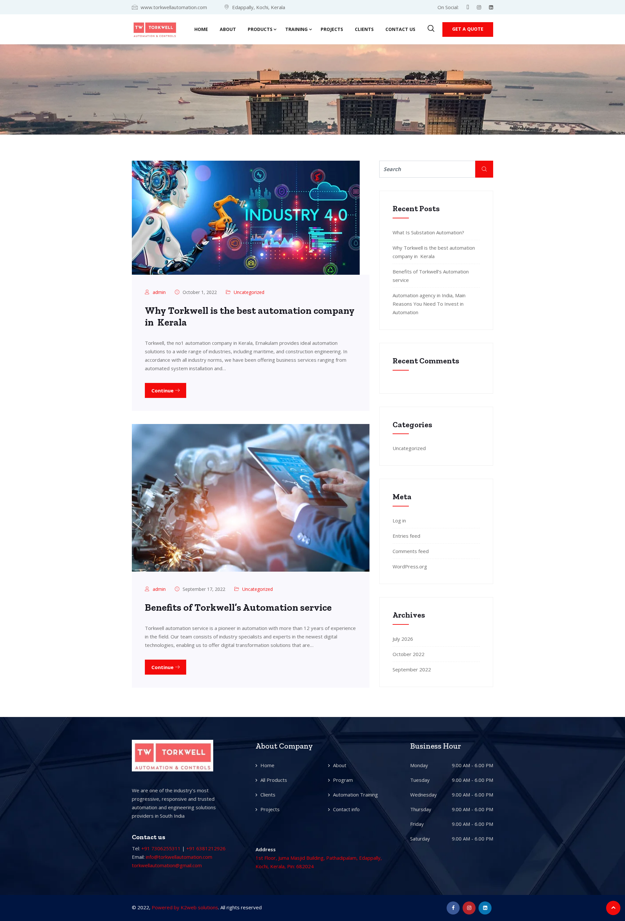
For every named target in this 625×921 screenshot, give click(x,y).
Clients (364, 29)
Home (201, 29)
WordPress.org (410, 566)
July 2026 (403, 639)
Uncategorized (249, 292)
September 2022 (412, 669)
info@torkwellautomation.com (179, 857)
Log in (399, 520)
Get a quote (467, 29)
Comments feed (411, 551)
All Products (273, 780)
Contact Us (400, 29)
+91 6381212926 (206, 848)
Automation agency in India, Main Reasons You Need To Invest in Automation (429, 303)
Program (343, 780)
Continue (163, 390)
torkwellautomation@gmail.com (167, 865)
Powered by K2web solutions (185, 907)
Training (296, 29)
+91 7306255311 (161, 848)
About (228, 29)
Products (260, 29)
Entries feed (406, 536)
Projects (332, 29)
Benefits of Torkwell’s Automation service (238, 607)
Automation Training (355, 794)
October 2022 (408, 654)
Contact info (346, 809)
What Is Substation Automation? (428, 232)
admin (159, 292)
